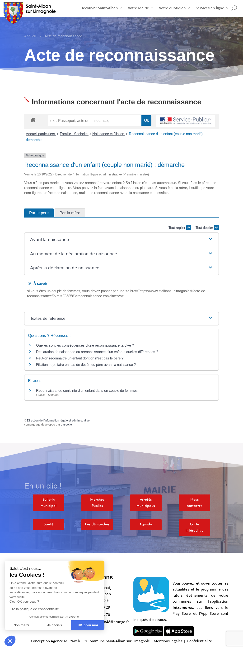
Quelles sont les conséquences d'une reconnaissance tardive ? (85, 345)
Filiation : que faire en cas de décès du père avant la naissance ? (86, 365)
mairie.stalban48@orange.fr (105, 621)
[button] (10, 641)
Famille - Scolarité (74, 134)
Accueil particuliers (41, 134)
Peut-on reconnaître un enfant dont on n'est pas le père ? (79, 358)
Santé (48, 524)
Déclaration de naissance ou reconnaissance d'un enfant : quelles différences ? (97, 352)
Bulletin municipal (48, 503)
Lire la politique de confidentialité (34, 609)
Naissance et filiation (108, 134)
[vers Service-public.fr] (185, 121)
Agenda (145, 524)
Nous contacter (194, 503)
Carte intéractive (194, 528)
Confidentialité (199, 641)
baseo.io (66, 424)
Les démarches (97, 524)
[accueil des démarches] (33, 119)
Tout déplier (205, 228)
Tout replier (177, 228)
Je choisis (54, 625)
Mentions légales (168, 641)
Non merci (21, 625)
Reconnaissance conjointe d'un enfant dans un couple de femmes (87, 390)
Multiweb (72, 641)
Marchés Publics (97, 503)
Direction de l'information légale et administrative (58, 420)
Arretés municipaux (145, 503)
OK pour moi (88, 625)
